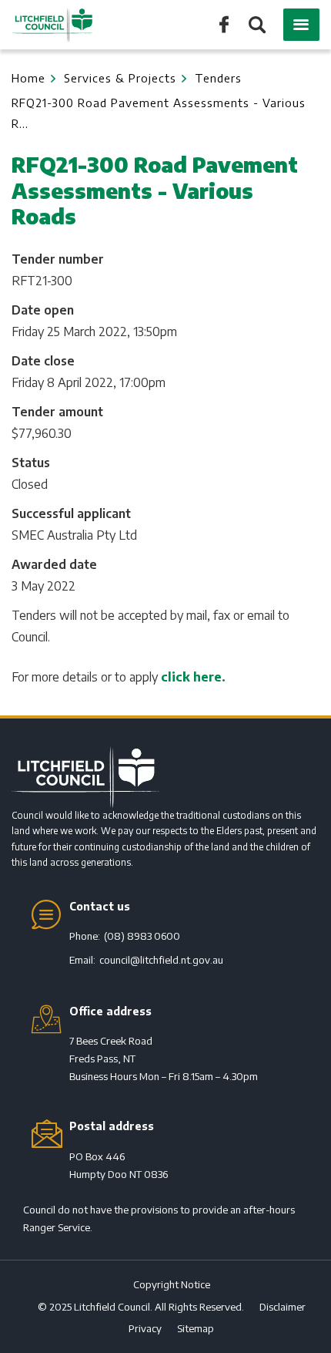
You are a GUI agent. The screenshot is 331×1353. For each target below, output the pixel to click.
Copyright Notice (171, 1284)
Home (28, 78)
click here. (193, 677)
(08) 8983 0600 (142, 936)
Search (256, 25)
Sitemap (195, 1328)
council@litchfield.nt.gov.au (161, 960)
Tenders (218, 78)
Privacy (145, 1328)
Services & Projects (120, 78)
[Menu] (301, 24)
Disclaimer (282, 1307)
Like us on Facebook (224, 23)
